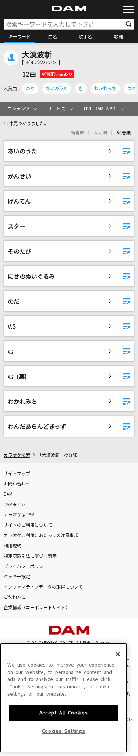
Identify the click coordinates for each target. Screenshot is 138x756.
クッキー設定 (17, 577)
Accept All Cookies (63, 712)
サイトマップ (17, 473)
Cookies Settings (63, 731)
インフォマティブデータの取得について (43, 587)
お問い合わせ (17, 484)
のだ (30, 88)
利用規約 (12, 546)
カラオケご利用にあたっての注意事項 (41, 535)
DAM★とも (15, 504)
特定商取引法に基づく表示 (30, 556)
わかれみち (105, 88)
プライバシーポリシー (26, 566)
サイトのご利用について (28, 525)
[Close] (118, 654)
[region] (63, 697)
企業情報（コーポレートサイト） (37, 607)
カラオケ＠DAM (19, 515)
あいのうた (57, 88)
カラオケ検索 (17, 455)
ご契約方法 (15, 597)
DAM (8, 494)
